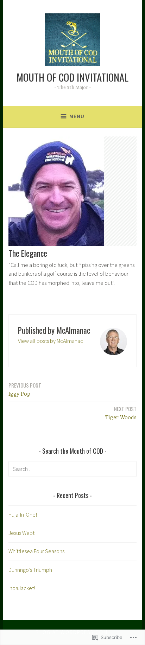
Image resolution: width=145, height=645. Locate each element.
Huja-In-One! (22, 514)
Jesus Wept (21, 532)
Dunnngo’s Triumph (30, 569)
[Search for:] (72, 468)
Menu (76, 116)
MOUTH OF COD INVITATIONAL (72, 76)
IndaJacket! (21, 588)
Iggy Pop (24, 389)
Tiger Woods (121, 413)
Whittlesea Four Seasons (36, 551)
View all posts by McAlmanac (50, 340)
